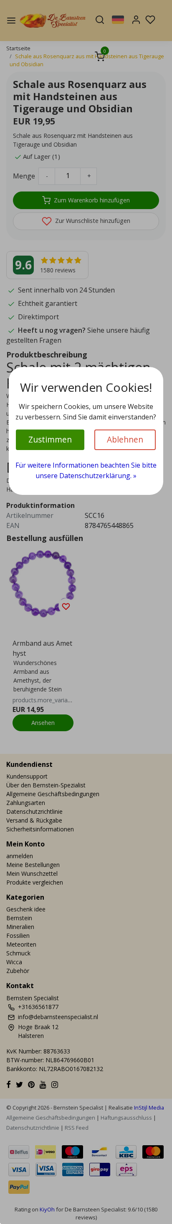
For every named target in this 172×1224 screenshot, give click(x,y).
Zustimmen (50, 439)
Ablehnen (125, 439)
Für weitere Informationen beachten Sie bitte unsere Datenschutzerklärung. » (86, 471)
